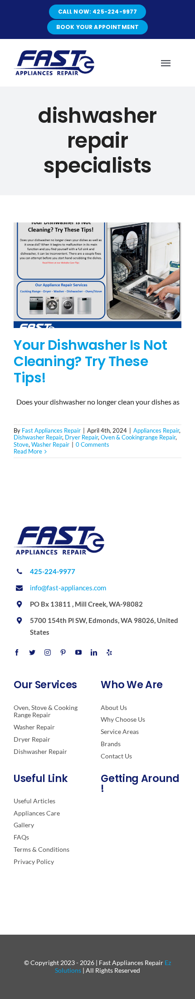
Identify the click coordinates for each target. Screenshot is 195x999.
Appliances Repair (156, 430)
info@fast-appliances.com (68, 588)
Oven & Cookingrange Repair (138, 437)
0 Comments (92, 444)
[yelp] (109, 652)
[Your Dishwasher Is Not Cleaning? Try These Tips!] (97, 275)
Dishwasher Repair (38, 437)
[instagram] (47, 652)
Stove (21, 444)
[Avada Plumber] (54, 53)
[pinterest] (63, 652)
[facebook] (17, 652)
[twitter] (32, 652)
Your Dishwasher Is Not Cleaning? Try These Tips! (90, 361)
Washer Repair (50, 444)
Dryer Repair (81, 437)
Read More (28, 451)
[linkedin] (94, 652)
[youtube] (78, 652)
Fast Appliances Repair (51, 430)
